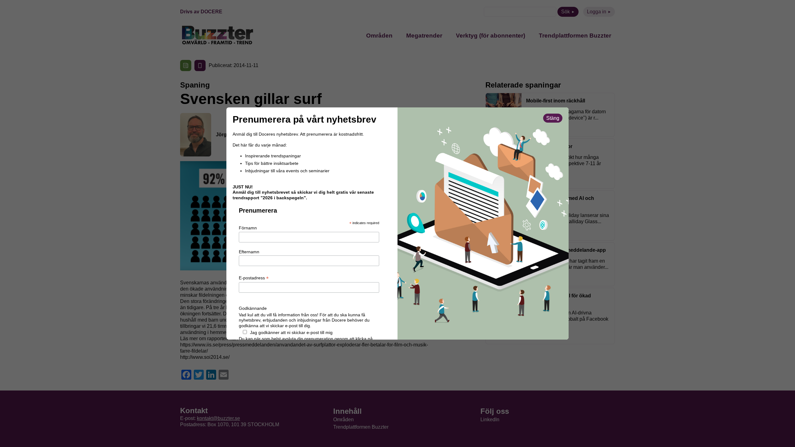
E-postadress (254, 278)
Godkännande (253, 308)
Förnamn (248, 227)
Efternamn (249, 251)
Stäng (552, 118)
